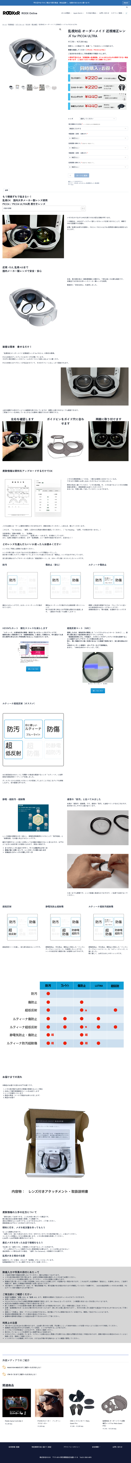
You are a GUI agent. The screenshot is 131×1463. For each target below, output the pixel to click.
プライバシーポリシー (71, 1447)
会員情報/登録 (14, 1447)
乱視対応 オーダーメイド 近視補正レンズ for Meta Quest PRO (114, 1423)
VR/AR (76, 183)
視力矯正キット (90, 183)
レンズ (70, 118)
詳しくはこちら (33, 669)
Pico (72, 184)
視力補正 (97, 183)
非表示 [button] (126, 3)
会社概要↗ (96, 1447)
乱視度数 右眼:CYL (82, 143)
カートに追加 (81, 175)
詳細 (71, 1432)
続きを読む (8, 1430)
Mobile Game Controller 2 (14, 1421)
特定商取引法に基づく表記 (41, 1447)
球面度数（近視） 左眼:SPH (78, 153)
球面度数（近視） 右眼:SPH (78, 134)
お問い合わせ (104, 13)
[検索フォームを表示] (127, 7)
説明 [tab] (6, 190)
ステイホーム (82, 183)
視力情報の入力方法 (84, 124)
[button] (60, 29)
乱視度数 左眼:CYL (82, 162)
